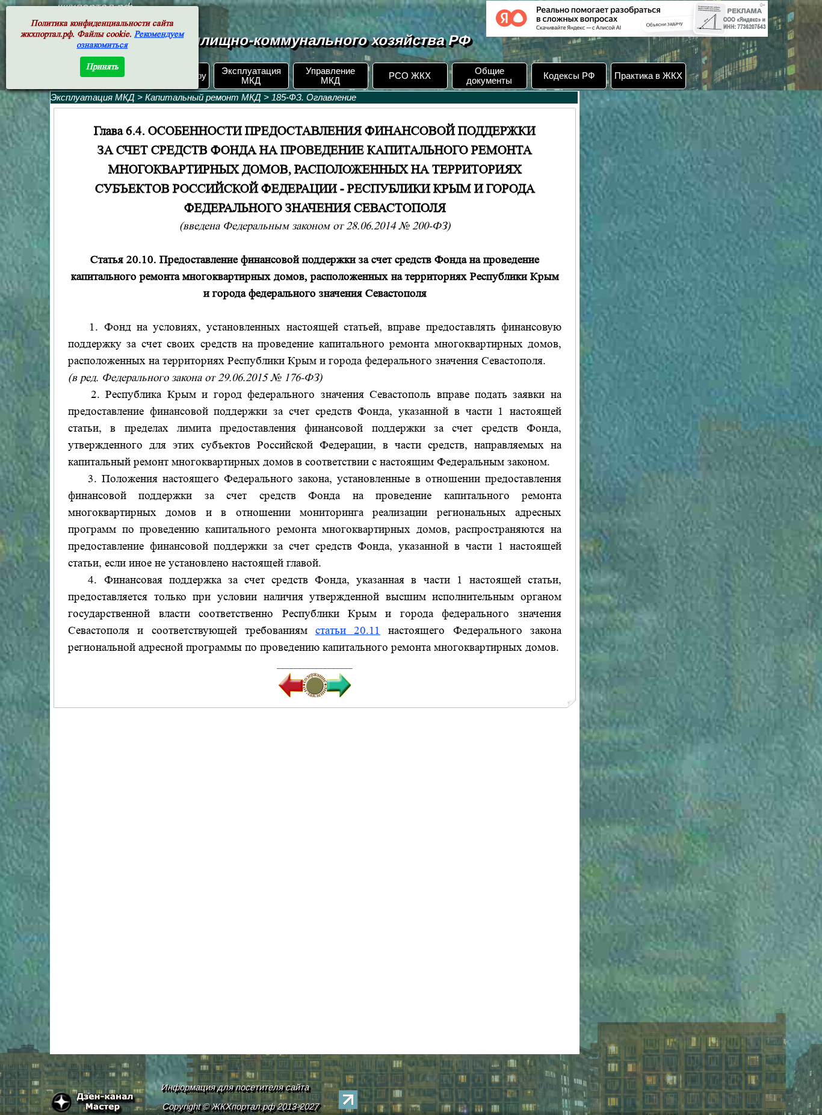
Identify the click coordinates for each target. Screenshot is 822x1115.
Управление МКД (330, 75)
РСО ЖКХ (410, 76)
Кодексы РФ (569, 76)
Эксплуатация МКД (251, 75)
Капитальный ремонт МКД (203, 97)
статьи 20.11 (347, 630)
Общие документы (489, 75)
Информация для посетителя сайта (235, 1087)
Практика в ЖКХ (648, 76)
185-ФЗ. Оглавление (313, 97)
